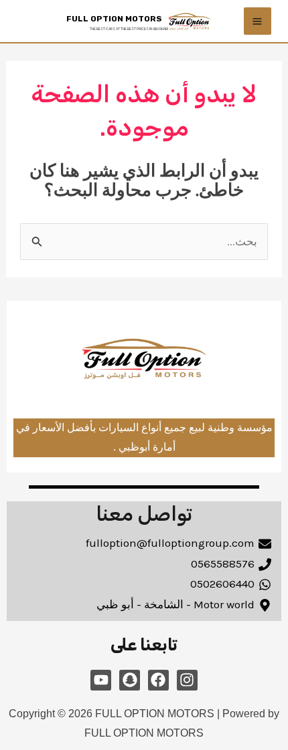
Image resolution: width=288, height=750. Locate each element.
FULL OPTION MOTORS (114, 18)
